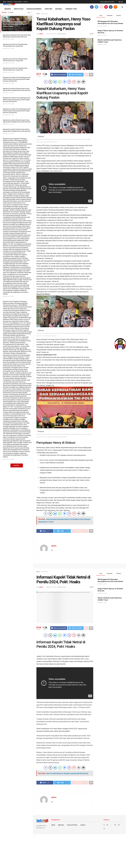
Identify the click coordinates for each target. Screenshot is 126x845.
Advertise (10, 1)
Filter (29, 12)
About (4, 1)
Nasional (58, 9)
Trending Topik (71, 9)
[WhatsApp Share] (60, 82)
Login (121, 1)
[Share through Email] (79, 82)
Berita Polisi (18, 9)
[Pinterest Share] (74, 82)
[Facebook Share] (46, 82)
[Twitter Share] (50, 82)
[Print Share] (83, 82)
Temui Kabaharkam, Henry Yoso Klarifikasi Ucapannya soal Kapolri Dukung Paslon (15, 24)
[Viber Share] (69, 82)
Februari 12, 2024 (51, 587)
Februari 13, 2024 (51, 34)
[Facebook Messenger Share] (64, 82)
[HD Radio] (120, 344)
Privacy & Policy (18, 1)
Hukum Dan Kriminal (34, 9)
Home (38, 13)
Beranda (8, 9)
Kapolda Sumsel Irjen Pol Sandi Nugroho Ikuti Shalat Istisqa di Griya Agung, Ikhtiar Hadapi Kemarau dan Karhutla (17, 79)
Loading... (16, 465)
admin (41, 34)
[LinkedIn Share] (55, 82)
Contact (25, 1)
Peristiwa (48, 9)
